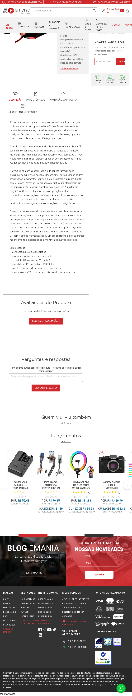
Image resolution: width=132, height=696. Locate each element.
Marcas (116, 25)
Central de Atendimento (75, 599)
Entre (109, 9)
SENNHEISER (9, 625)
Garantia (67, 616)
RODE (6, 616)
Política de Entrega (73, 612)
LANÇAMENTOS (27, 603)
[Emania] (19, 11)
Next (127, 485)
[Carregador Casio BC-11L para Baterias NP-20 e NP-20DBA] (20, 464)
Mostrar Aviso (7, 694)
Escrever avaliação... (46, 320)
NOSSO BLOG (44, 612)
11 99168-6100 (77, 647)
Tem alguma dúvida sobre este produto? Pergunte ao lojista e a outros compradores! (45, 369)
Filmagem (39, 27)
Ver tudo (66, 423)
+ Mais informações (69, 69)
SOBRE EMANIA (45, 599)
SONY (6, 599)
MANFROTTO (9, 608)
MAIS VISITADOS (28, 599)
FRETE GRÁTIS (27, 616)
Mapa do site (45, 608)
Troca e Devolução (72, 608)
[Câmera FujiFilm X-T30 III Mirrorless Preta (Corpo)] (112, 464)
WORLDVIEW (9, 621)
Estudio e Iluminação (54, 25)
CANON (6, 603)
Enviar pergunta (46, 387)
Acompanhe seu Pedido (74, 603)
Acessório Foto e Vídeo (101, 27)
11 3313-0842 (76, 641)
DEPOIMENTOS (45, 603)
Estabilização (73, 27)
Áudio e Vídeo (88, 27)
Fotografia (23, 27)
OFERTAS (24, 608)
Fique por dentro (33, 573)
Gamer (55, 175)
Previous (4, 485)
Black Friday (45, 616)
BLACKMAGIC (9, 612)
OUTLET (24, 612)
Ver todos (9, 26)
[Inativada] (98, 643)
